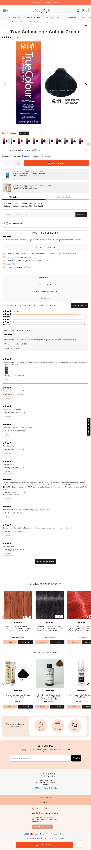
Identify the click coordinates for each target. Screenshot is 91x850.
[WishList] (82, 10)
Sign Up (76, 758)
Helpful (8, 380)
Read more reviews (45, 561)
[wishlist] (86, 26)
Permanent (23, 22)
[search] (71, 10)
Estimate (81, 214)
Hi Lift (5, 26)
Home (4, 22)
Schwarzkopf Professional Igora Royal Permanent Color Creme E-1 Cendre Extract (50, 629)
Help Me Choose (88, 426)
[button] (86, 84)
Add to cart (25, 642)
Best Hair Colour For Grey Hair (40, 22)
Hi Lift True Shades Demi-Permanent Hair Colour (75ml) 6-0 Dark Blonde (50, 697)
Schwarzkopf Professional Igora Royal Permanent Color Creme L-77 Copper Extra (18, 629)
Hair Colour (13, 22)
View (10, 642)
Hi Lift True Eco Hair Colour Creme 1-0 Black (18, 696)
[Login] (78, 10)
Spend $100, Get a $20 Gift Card (45, 2)
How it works (43, 827)
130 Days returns (16, 223)
